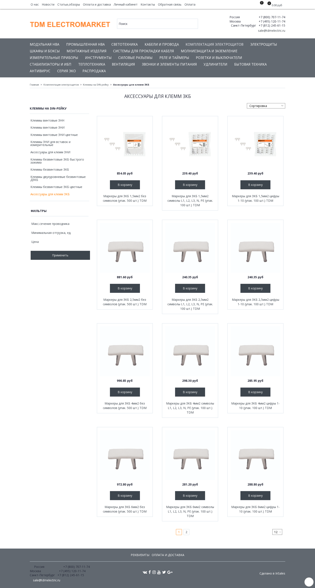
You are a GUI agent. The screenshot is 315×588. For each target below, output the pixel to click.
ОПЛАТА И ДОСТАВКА (168, 555)
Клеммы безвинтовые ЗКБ (49, 169)
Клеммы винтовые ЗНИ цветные (54, 135)
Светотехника (124, 44)
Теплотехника (91, 64)
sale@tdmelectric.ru (271, 31)
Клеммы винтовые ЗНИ (47, 127)
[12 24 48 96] (277, 532)
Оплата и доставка (97, 4)
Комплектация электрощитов (214, 44)
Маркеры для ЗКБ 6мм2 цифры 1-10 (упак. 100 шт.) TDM (255, 509)
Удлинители (215, 64)
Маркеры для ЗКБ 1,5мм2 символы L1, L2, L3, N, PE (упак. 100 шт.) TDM (190, 200)
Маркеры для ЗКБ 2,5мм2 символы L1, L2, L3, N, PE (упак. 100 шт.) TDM (190, 304)
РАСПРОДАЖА (94, 71)
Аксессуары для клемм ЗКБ (50, 194)
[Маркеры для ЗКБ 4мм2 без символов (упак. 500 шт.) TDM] (125, 351)
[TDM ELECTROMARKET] (70, 23)
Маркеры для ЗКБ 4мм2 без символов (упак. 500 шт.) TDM (125, 405)
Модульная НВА (44, 44)
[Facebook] (149, 572)
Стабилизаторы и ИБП (50, 64)
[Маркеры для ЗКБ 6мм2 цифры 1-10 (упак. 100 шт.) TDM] (255, 455)
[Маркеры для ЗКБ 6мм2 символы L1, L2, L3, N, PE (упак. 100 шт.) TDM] (190, 455)
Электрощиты (263, 44)
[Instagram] (154, 572)
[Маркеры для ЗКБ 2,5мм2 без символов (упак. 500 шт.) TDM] (125, 248)
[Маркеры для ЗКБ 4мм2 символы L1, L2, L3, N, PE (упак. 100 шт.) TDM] (190, 351)
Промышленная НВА (85, 44)
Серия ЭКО (66, 71)
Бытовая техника (250, 64)
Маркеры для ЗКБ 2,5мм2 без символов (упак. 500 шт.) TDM (125, 302)
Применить (60, 255)
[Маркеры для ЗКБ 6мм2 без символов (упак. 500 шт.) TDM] (125, 455)
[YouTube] (159, 572)
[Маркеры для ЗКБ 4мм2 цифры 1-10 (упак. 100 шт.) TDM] (255, 351)
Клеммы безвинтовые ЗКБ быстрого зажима (57, 160)
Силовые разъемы (135, 58)
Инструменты (98, 58)
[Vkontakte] (145, 572)
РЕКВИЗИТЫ (140, 555)
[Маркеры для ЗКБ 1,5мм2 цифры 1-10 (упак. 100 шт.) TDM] (255, 144)
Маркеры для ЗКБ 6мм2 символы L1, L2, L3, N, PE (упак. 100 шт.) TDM (190, 511)
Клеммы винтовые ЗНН (47, 120)
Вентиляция (123, 64)
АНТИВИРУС (40, 71)
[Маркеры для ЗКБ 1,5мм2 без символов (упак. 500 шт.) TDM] (125, 144)
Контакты (148, 4)
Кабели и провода (162, 44)
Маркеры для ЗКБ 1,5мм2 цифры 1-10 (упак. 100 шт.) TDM (255, 198)
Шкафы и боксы (45, 51)
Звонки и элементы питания (169, 64)
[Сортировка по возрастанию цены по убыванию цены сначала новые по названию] (266, 105)
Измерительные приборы (54, 58)
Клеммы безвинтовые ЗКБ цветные (56, 187)
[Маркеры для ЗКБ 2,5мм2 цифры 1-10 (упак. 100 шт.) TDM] (255, 248)
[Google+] (169, 572)
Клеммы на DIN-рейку (96, 84)
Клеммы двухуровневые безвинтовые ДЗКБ (58, 178)
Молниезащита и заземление (209, 51)
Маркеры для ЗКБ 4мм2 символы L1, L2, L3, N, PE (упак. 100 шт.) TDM (190, 407)
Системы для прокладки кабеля (143, 51)
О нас (35, 4)
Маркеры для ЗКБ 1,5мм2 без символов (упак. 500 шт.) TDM (125, 198)
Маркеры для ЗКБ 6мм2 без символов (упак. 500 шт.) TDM (125, 509)
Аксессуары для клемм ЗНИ (50, 152)
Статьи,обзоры (68, 4)
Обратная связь (170, 4)
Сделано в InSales (272, 573)
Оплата (189, 4)
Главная (34, 84)
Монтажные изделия (86, 51)
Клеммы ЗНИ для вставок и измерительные (50, 143)
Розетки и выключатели (219, 58)
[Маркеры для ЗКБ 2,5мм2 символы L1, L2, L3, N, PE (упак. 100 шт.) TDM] (190, 248)
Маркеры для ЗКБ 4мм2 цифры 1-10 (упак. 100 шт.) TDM (255, 405)
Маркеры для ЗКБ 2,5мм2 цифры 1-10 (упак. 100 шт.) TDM (255, 302)
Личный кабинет (126, 4)
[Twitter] (164, 572)
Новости (48, 4)
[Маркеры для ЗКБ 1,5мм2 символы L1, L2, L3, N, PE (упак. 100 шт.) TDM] (190, 144)
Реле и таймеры (174, 58)
